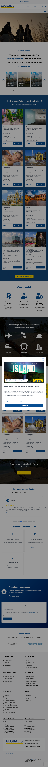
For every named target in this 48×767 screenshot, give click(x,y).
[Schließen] (43, 359)
